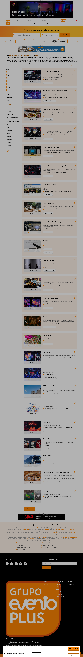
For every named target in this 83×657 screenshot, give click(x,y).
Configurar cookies (73, 655)
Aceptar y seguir (73, 648)
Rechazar (73, 652)
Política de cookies (36, 652)
